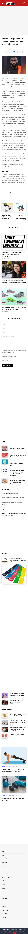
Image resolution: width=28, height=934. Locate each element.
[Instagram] (22, 51)
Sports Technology (6, 858)
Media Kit (4, 906)
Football (4, 47)
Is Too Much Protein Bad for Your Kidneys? (17, 735)
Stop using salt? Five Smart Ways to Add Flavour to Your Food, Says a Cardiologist (18, 729)
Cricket (3, 884)
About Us (4, 903)
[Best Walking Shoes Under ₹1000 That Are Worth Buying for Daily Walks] (14, 296)
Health (11, 446)
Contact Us (4, 917)
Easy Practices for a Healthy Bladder (17, 449)
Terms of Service (5, 913)
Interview (4, 866)
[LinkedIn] (14, 51)
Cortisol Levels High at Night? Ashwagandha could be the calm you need (18, 722)
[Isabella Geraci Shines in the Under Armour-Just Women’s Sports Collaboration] (14, 241)
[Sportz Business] (10, 3)
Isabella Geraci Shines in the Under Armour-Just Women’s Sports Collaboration (12, 254)
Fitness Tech (5, 766)
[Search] (24, 3)
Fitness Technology (6, 877)
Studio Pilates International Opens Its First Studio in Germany (16, 702)
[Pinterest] (11, 193)
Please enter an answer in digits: (9, 356)
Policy (3, 891)
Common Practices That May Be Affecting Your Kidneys (18, 456)
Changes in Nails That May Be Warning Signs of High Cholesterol (17, 482)
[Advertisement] (14, 20)
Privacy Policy (5, 910)
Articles (3, 851)
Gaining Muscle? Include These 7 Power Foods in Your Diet (18, 715)
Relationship (4, 862)
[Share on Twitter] (10, 51)
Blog (3, 855)
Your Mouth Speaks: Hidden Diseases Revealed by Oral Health (17, 463)
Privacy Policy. (21, 931)
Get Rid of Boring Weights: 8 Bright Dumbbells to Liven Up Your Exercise (17, 695)
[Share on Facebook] (6, 51)
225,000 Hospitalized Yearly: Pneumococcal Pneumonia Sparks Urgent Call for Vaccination (17, 473)
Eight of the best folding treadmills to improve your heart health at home (18, 560)
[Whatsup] (18, 51)
